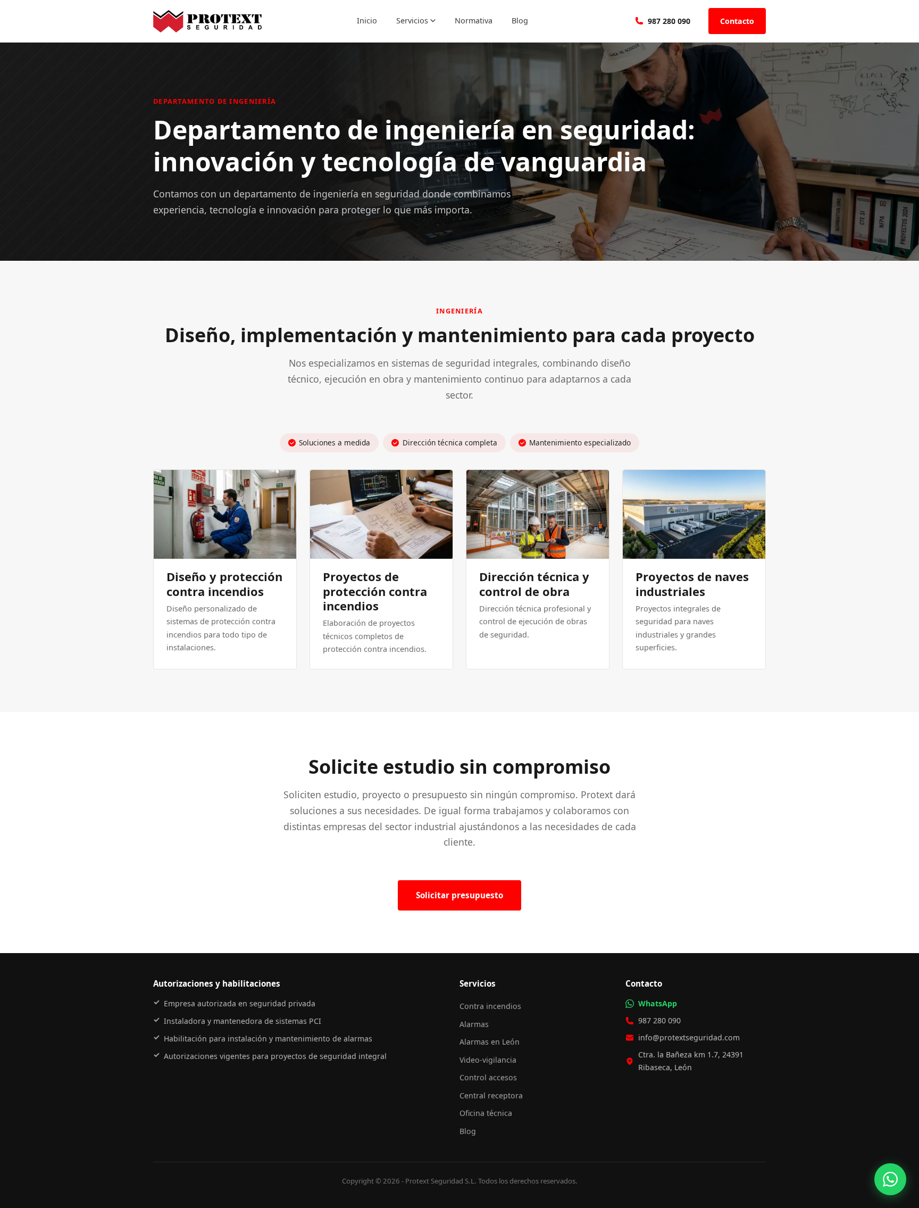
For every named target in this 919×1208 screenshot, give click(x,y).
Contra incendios (490, 1006)
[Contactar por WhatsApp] (890, 1179)
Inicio (367, 20)
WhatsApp (657, 1003)
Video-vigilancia (488, 1060)
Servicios (412, 20)
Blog (520, 20)
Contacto (737, 21)
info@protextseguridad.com (689, 1037)
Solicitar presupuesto (459, 895)
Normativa (473, 20)
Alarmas (474, 1024)
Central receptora (491, 1095)
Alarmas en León (490, 1042)
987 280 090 (669, 21)
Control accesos (488, 1077)
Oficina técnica (486, 1113)
